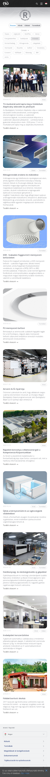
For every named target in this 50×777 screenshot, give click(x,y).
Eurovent (8, 53)
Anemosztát (8, 48)
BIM (37, 53)
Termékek (36, 25)
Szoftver (29, 48)
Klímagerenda (24, 43)
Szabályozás (24, 39)
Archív (7, 57)
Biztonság (29, 53)
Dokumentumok (11, 755)
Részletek (25, 773)
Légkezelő (17, 34)
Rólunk (7, 741)
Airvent (5, 727)
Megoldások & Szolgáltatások (16, 751)
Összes (13, 25)
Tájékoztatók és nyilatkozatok (17, 760)
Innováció (35, 39)
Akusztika (20, 48)
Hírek (20, 25)
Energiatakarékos (10, 39)
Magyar (10, 734)
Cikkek (27, 25)
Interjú (37, 34)
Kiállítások (18, 53)
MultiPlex (28, 34)
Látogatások (36, 43)
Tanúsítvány (41, 48)
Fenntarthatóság (10, 43)
